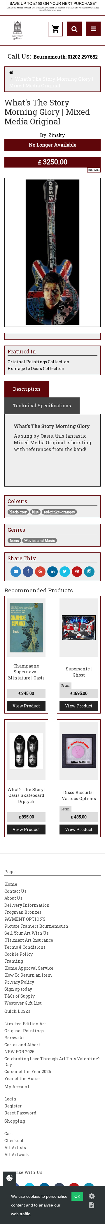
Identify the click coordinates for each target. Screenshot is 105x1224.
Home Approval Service (28, 968)
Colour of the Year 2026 (27, 1071)
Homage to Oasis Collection (36, 368)
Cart (8, 1133)
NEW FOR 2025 (19, 1051)
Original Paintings (24, 1030)
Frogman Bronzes (22, 912)
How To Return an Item (28, 975)
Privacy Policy (19, 982)
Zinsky (56, 135)
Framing (13, 961)
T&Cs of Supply (19, 996)
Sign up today (18, 989)
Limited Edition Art (25, 1023)
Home (10, 884)
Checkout (14, 1140)
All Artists (15, 1147)
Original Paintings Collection (38, 361)
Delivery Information (27, 905)
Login (10, 1099)
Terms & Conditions (25, 947)
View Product (26, 706)
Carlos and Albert (22, 1044)
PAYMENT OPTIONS (25, 919)
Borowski (14, 1037)
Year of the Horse (22, 1078)
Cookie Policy (18, 954)
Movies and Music (39, 540)
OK (77, 1196)
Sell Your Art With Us (26, 933)
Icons (14, 540)
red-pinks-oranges (59, 512)
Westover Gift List (23, 1003)
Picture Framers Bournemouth (36, 926)
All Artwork (16, 1154)
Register (13, 1106)
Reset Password (20, 1113)
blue (35, 512)
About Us (13, 898)
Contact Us (15, 891)
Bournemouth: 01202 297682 (66, 57)
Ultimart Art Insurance (28, 940)
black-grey (18, 512)
